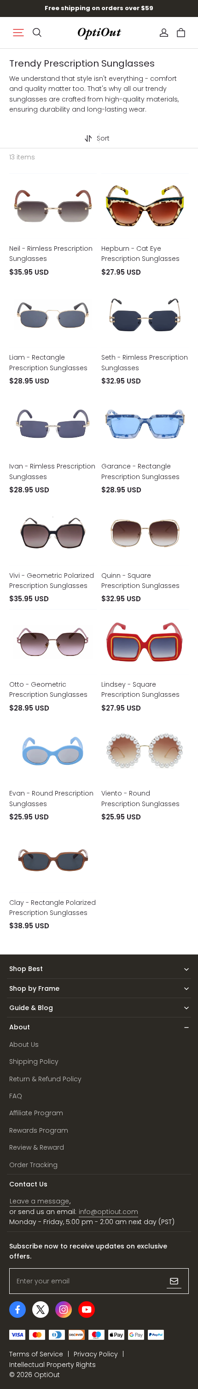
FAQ (15, 1096)
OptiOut (47, 1374)
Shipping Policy (33, 1061)
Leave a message (39, 1201)
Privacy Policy (96, 1354)
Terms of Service (36, 1354)
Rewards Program (38, 1130)
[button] (18, 32)
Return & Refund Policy (45, 1079)
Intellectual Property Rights (52, 1364)
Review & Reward (36, 1147)
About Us (24, 1044)
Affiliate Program (36, 1113)
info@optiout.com (108, 1211)
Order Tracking (33, 1164)
